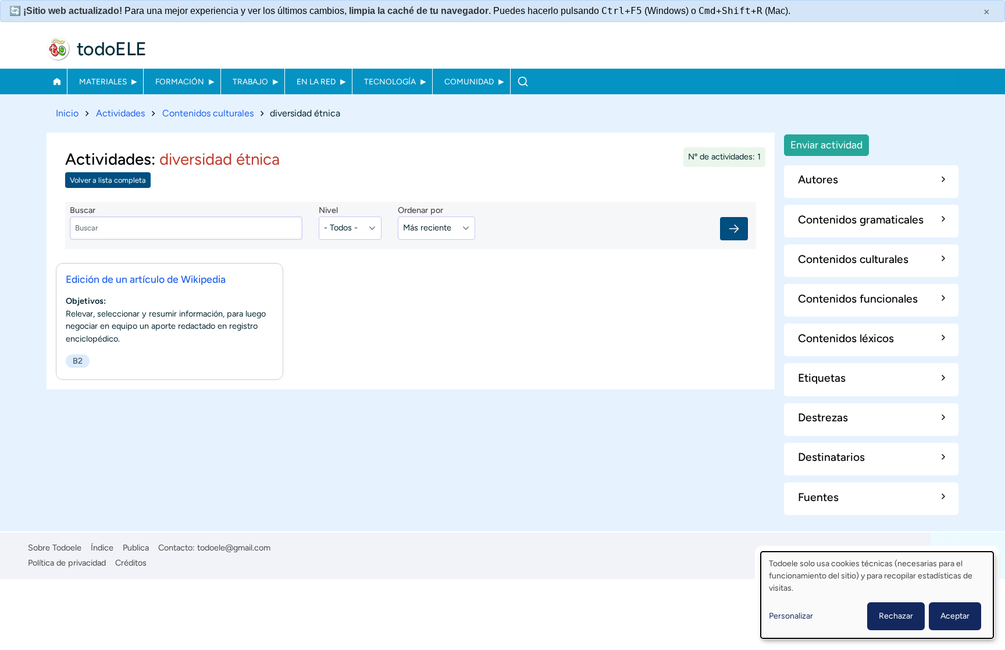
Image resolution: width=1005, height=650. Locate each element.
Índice (102, 547)
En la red (316, 81)
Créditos (131, 562)
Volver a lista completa (108, 180)
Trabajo (250, 81)
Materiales (103, 81)
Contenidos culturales (208, 113)
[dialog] (877, 595)
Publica (136, 547)
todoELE (112, 49)
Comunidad (469, 81)
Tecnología (390, 81)
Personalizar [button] (791, 616)
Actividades (120, 113)
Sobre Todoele (54, 547)
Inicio (57, 81)
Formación (179, 81)
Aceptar (955, 616)
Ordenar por (420, 210)
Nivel (328, 210)
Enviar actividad (826, 144)
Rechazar (896, 616)
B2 (78, 361)
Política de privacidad (67, 562)
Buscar (522, 81)
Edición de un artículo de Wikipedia (146, 279)
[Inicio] (58, 49)
